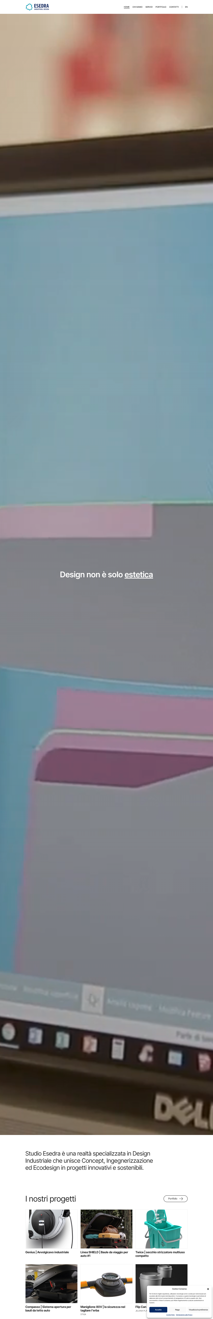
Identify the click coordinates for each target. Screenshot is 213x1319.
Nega (177, 1310)
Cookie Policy (170, 1315)
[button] (208, 1289)
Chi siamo (137, 7)
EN (186, 7)
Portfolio (161, 7)
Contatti (174, 7)
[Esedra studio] (37, 7)
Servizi (149, 7)
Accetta (158, 1310)
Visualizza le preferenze (198, 1310)
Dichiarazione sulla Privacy (184, 1315)
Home (127, 7)
